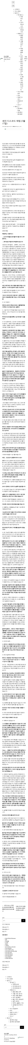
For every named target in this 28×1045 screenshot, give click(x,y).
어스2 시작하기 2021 (9, 949)
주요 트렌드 (5, 929)
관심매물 (7, 941)
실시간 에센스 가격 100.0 (10, 946)
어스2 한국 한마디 (9, 955)
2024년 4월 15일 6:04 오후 (7, 126)
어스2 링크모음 (8, 948)
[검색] (23, 920)
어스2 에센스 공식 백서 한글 (11, 951)
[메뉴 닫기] (13, 6)
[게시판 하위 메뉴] (22, 15)
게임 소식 (17, 126)
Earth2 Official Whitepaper (10, 938)
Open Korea (12, 1038)
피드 (20, 126)
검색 (3, 917)
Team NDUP (12, 1041)
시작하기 (7, 945)
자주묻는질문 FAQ (9, 958)
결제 (6, 939)
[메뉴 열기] (13, 2)
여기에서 (15, 152)
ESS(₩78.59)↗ (25, 58)
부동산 (6, 944)
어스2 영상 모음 (8, 952)
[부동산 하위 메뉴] (22, 33)
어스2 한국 (6, 56)
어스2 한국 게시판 (9, 953)
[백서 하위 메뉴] (18, 106)
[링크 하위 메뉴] (18, 13)
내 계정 (6, 942)
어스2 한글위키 (8, 956)
